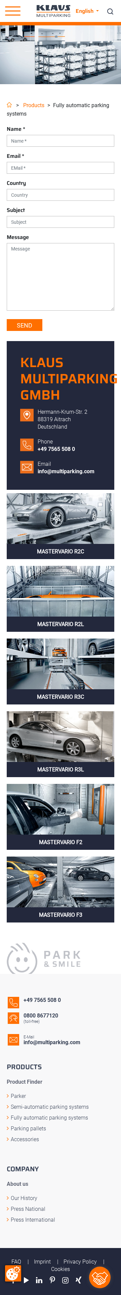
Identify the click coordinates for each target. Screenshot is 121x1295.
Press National (28, 1209)
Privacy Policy (81, 1261)
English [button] (85, 11)
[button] (13, 11)
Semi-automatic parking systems (50, 1107)
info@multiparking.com (66, 471)
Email (15, 156)
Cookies (60, 1269)
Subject (16, 210)
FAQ (17, 1261)
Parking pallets (28, 1128)
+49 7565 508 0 (56, 449)
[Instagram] (65, 1280)
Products (33, 105)
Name (16, 129)
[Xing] (78, 1280)
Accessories (25, 1139)
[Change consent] (13, 1273)
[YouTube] (26, 1280)
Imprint (43, 1261)
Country (16, 183)
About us (17, 1184)
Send (24, 325)
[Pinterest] (52, 1280)
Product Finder (24, 1082)
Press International (33, 1220)
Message (18, 237)
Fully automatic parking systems (49, 1117)
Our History (24, 1198)
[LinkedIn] (39, 1280)
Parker (18, 1096)
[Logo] (53, 11)
